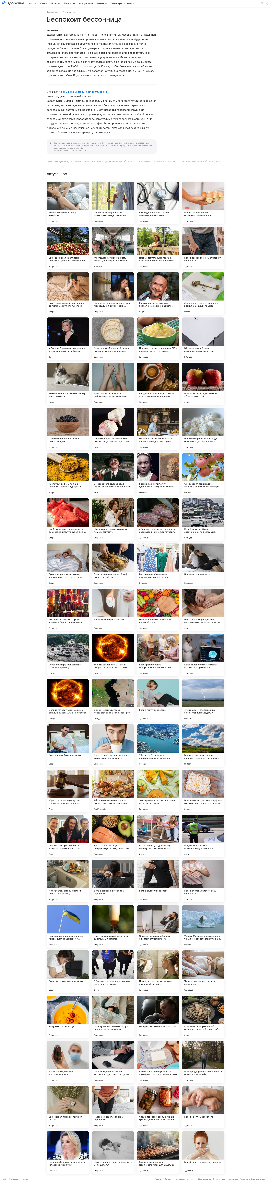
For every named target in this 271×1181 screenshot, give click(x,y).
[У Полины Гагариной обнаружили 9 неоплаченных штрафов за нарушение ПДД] (68, 338)
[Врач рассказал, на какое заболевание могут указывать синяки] (113, 384)
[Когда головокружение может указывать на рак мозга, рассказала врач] (203, 655)
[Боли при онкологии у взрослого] (68, 971)
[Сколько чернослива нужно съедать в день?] (68, 429)
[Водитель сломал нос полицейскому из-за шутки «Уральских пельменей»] (203, 836)
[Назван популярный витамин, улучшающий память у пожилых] (158, 248)
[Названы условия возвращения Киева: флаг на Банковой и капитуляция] (68, 926)
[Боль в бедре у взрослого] (158, 881)
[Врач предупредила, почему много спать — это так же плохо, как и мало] (68, 565)
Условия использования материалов (180, 1179)
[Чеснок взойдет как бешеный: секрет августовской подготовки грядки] (113, 429)
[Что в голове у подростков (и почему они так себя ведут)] (158, 836)
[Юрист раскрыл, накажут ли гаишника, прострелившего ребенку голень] (68, 791)
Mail (4, 1179)
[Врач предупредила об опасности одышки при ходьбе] (203, 1062)
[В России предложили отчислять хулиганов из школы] (113, 971)
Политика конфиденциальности (253, 1179)
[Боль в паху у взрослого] (158, 700)
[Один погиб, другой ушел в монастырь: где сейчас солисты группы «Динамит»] (68, 836)
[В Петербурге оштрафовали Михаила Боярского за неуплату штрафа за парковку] (113, 474)
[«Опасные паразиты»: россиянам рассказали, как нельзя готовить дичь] (158, 519)
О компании (13, 1179)
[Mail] (4, 3)
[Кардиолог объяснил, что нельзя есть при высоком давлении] (158, 384)
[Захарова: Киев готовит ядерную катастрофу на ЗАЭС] (68, 1152)
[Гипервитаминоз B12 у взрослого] (158, 1017)
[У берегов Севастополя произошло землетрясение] (158, 745)
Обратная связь (204, 1179)
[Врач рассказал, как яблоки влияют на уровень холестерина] (68, 248)
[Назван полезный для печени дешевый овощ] (158, 610)
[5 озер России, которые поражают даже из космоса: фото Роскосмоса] (113, 700)
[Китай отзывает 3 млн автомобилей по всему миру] (203, 519)
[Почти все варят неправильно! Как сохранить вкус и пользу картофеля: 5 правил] (158, 338)
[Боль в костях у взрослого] (203, 1107)
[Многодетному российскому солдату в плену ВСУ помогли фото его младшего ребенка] (113, 248)
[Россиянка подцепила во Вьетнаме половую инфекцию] (113, 203)
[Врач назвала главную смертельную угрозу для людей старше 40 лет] (113, 836)
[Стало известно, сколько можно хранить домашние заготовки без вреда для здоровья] (158, 1107)
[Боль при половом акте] (203, 565)
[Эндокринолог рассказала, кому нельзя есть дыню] (158, 791)
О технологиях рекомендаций (225, 1179)
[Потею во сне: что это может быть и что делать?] (113, 1152)
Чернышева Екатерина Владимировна (83, 91)
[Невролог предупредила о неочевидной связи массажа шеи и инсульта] (203, 610)
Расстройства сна (71, 12)
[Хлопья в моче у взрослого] (113, 610)
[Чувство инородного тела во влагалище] (203, 971)
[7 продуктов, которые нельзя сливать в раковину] (68, 881)
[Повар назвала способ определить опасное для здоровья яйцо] (203, 203)
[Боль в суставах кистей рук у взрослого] (203, 881)
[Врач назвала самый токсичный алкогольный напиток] (113, 926)
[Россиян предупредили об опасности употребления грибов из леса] (203, 1017)
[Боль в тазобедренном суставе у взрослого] (203, 248)
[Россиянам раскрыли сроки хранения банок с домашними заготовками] (68, 610)
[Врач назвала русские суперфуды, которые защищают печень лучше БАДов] (203, 791)
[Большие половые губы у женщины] (68, 203)
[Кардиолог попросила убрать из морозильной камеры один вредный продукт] (113, 293)
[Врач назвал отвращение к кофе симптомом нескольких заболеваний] (113, 745)
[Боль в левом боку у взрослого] (68, 745)
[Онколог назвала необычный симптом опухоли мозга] (158, 926)
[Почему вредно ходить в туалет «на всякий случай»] (158, 971)
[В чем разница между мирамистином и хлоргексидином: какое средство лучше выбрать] (68, 1062)
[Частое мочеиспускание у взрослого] (113, 1107)
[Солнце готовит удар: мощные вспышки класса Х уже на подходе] (68, 700)
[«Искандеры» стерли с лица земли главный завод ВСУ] (203, 700)
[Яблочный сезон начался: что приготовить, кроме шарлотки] (113, 791)
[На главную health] (15, 3)
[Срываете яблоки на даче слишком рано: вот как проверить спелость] (203, 474)
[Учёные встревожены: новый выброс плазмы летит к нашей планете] (113, 655)
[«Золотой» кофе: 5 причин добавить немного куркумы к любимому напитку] (68, 474)
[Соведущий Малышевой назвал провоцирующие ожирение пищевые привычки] (113, 338)
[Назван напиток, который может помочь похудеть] (113, 519)
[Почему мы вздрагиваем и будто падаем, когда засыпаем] (113, 1017)
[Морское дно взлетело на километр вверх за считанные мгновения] (203, 745)
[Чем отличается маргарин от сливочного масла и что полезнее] (158, 1062)
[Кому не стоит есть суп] (68, 1017)
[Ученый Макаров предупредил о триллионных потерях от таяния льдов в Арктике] (203, 926)
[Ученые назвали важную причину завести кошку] (68, 384)
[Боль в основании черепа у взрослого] (113, 881)
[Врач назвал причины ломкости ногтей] (68, 1107)
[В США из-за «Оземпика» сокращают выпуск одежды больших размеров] (158, 565)
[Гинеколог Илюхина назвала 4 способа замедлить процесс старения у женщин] (158, 429)
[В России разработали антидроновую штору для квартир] (203, 338)
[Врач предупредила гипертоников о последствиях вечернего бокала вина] (158, 655)
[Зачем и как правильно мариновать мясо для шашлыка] (158, 1152)
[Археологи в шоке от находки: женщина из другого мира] (203, 293)
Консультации (53, 12)
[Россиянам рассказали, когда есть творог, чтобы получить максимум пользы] (203, 429)
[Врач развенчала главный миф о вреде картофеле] (113, 565)
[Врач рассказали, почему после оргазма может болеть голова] (68, 293)
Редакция (159, 1179)
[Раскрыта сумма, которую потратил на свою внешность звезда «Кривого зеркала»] (158, 293)
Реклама (24, 1179)
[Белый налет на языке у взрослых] (203, 1152)
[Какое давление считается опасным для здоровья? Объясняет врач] (158, 203)
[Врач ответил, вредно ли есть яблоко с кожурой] (203, 384)
